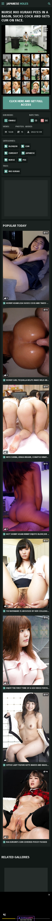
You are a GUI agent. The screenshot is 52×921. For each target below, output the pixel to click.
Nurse (12, 160)
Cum (27, 146)
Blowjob (13, 146)
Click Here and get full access (26, 102)
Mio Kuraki (14, 171)
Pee (24, 160)
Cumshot (13, 153)
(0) (46, 120)
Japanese (17, 3)
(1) (36, 120)
